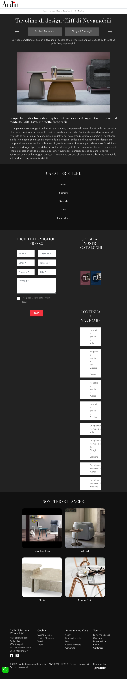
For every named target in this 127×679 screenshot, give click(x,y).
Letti (67, 641)
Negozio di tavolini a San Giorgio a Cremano (94, 363)
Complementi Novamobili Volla (95, 429)
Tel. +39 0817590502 (20, 647)
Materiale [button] (63, 201)
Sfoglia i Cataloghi (82, 31)
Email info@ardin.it (19, 650)
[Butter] (17, 31)
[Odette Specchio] (110, 31)
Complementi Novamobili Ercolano (95, 483)
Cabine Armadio (73, 644)
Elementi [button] (63, 192)
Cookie (82, 664)
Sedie (40, 644)
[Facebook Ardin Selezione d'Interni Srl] (11, 656)
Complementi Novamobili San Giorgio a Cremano (95, 448)
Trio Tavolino (42, 551)
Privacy (73, 664)
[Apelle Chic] (85, 577)
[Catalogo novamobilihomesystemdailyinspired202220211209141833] (96, 278)
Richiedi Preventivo (45, 31)
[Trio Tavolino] (42, 528)
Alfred (85, 551)
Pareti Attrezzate (73, 638)
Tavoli (40, 641)
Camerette (70, 648)
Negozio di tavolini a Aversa (94, 389)
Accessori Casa (55, 11)
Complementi (67, 11)
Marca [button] (64, 184)
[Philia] (42, 577)
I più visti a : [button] (63, 218)
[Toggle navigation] (122, 3)
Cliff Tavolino (79, 11)
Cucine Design (44, 634)
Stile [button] (63, 209)
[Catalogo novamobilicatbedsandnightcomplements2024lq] (85, 278)
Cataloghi (97, 638)
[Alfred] (85, 528)
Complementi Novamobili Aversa (95, 468)
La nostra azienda (101, 634)
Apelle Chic (85, 600)
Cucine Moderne (45, 638)
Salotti (68, 634)
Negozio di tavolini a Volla (94, 337)
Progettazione (99, 641)
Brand (96, 644)
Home (45, 11)
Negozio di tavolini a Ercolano (94, 411)
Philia (42, 600)
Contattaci (98, 648)
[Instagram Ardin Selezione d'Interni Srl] (17, 656)
